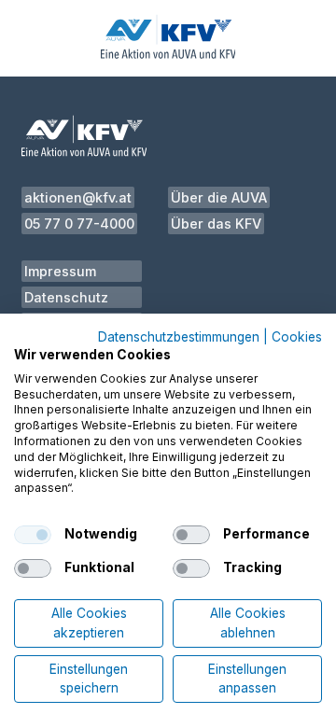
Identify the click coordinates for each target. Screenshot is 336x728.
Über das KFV (216, 223)
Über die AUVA (219, 197)
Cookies (297, 337)
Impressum (60, 271)
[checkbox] (32, 534)
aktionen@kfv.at (78, 197)
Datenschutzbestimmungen (178, 337)
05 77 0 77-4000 (79, 223)
